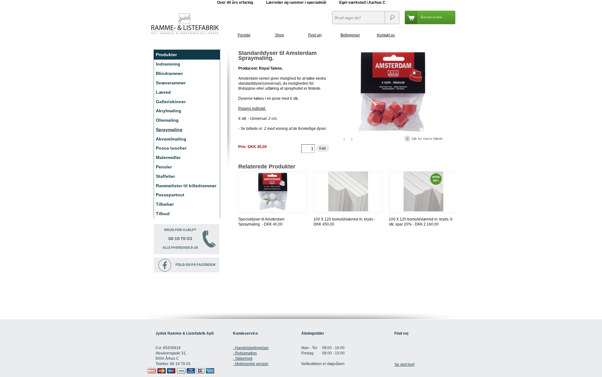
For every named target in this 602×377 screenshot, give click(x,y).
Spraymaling (169, 129)
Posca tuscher (171, 148)
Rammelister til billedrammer (186, 185)
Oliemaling (167, 120)
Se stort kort (404, 364)
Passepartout (170, 194)
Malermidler (168, 157)
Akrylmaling (168, 110)
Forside (244, 35)
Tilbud (163, 213)
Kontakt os (386, 35)
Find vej (315, 35)
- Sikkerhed (242, 358)
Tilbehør (165, 204)
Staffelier (165, 176)
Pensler (164, 166)
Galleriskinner (171, 101)
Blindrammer (169, 73)
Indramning (168, 63)
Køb (322, 148)
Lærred (163, 92)
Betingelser (350, 35)
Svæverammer (171, 82)
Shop (279, 35)
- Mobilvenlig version (250, 364)
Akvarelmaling (171, 138)
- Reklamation (245, 353)
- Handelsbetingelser (251, 348)
